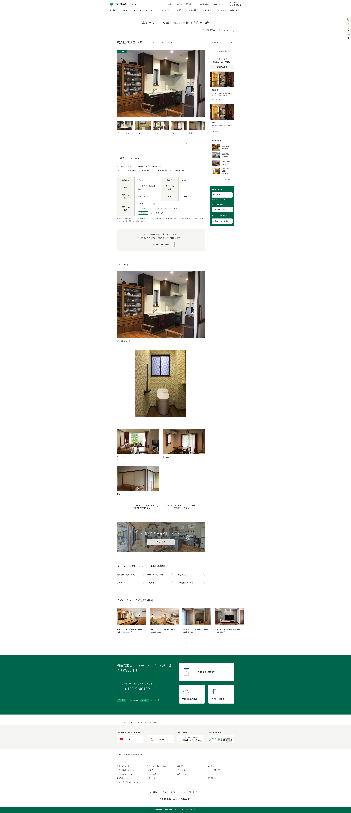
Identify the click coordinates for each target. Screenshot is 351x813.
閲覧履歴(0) (210, 30)
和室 (175, 208)
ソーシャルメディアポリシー (191, 792)
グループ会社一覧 (213, 770)
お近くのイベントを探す (220, 221)
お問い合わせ (182, 774)
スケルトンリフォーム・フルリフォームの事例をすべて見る (181, 507)
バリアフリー (183, 575)
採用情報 (188, 4)
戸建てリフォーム (123, 766)
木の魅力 (150, 770)
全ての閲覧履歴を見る (223, 51)
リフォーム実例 (164, 10)
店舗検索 (206, 10)
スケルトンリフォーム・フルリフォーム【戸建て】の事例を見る (140, 507)
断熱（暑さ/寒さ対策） (156, 575)
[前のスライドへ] (135, 143)
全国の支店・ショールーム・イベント (131, 754)
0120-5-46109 (217, 195)
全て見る (227, 179)
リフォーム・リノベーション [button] (143, 10)
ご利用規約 (154, 792)
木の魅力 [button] (178, 10)
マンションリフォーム (124, 774)
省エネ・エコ (122, 583)
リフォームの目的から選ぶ (156, 766)
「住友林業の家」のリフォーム (128, 782)
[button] (143, 143)
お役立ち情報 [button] (192, 10)
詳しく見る (161, 542)
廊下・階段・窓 (157, 213)
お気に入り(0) (227, 30)
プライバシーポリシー (169, 792)
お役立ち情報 (151, 778)
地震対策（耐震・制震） (126, 575)
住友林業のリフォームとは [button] (118, 10)
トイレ (153, 204)
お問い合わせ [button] (234, 10)
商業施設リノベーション (125, 778)
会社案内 (170, 4)
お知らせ (179, 4)
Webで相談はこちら (219, 209)
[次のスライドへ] (186, 143)
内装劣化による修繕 (186, 583)
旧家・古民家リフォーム (125, 770)
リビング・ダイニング (159, 208)
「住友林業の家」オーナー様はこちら (209, 4)
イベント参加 (219, 10)
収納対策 (150, 583)
